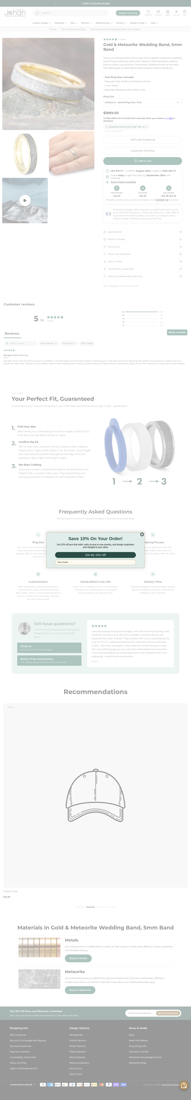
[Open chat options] (183, 1085)
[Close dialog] (142, 534)
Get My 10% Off (95, 555)
